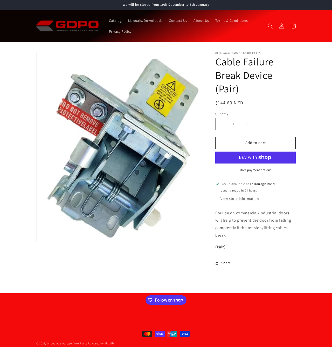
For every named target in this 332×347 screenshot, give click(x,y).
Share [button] (226, 263)
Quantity (221, 114)
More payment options (256, 170)
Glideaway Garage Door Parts (67, 343)
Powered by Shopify (101, 343)
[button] (270, 26)
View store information (239, 198)
